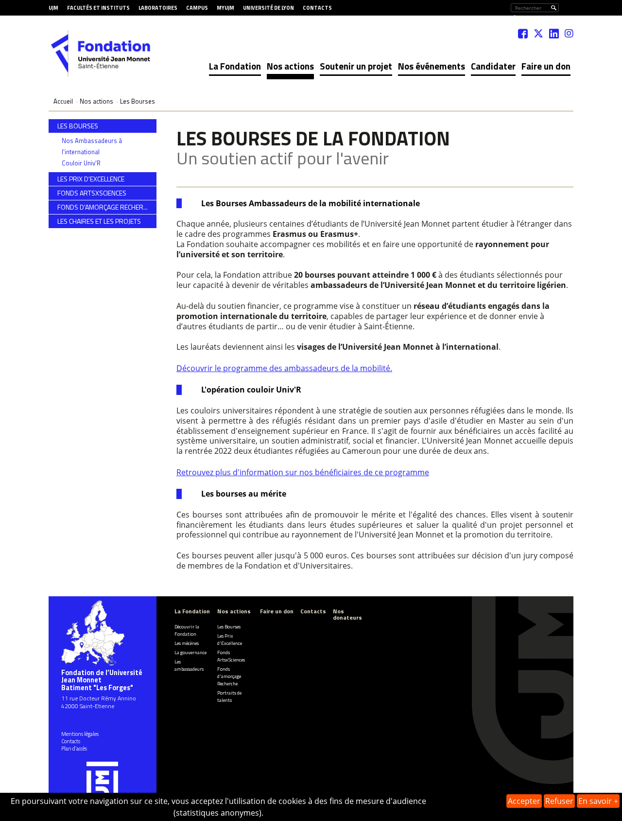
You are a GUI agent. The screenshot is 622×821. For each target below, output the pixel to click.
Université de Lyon (268, 8)
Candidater (493, 66)
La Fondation (235, 66)
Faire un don (545, 66)
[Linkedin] (554, 33)
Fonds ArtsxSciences (231, 656)
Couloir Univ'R (81, 163)
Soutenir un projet (356, 66)
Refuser (559, 801)
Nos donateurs (347, 614)
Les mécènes (186, 643)
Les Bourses (229, 626)
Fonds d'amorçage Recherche (229, 676)
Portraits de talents (229, 696)
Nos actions (290, 66)
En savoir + (598, 801)
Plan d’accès (74, 748)
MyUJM (225, 8)
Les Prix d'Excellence (229, 639)
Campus (197, 8)
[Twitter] (538, 33)
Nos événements (431, 66)
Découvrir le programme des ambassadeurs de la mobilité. (284, 368)
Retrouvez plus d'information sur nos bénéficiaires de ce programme (302, 472)
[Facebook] (523, 33)
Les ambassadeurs (189, 665)
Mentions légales (80, 734)
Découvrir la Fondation (186, 630)
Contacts (317, 8)
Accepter (524, 801)
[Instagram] (569, 33)
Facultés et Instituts (98, 8)
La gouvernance (190, 652)
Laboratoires (157, 8)
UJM (53, 8)
